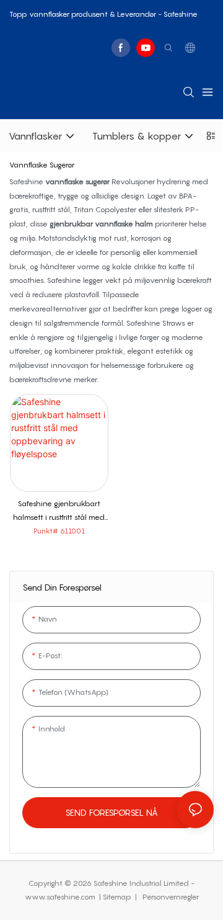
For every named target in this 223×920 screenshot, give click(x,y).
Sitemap (118, 896)
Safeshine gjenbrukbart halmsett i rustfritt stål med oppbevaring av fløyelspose (59, 512)
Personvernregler (170, 896)
